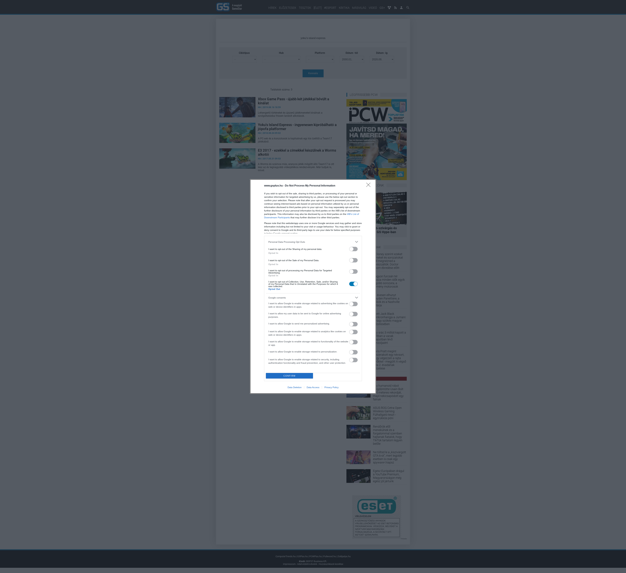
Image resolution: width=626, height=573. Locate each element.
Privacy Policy (331, 387)
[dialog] (313, 286)
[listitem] (313, 242)
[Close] (369, 186)
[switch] (353, 249)
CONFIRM (289, 376)
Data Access (313, 387)
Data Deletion (295, 387)
